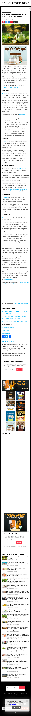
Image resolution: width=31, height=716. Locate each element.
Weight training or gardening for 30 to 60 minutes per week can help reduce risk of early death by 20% (17, 599)
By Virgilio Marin (15, 638)
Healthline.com (6, 330)
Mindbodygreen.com (8, 327)
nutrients (4, 350)
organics (15, 350)
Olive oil (4, 141)
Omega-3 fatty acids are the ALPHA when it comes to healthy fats (17, 575)
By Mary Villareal (16, 644)
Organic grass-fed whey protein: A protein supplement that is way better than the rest (18, 592)
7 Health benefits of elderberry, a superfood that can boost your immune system (18, 580)
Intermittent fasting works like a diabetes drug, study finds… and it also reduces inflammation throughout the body (17, 649)
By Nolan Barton (16, 677)
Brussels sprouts (21, 168)
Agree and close (16, 707)
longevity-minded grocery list (11, 87)
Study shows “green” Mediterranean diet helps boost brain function (17, 610)
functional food (6, 348)
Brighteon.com (6, 333)
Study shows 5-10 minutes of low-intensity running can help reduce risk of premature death (17, 669)
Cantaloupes (5, 197)
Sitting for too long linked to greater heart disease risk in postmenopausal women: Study (17, 661)
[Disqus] (15, 454)
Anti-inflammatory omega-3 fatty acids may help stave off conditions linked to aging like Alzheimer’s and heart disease (18, 636)
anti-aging (22, 344)
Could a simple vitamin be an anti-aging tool (14, 321)
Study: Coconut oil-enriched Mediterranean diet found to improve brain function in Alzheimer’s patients (17, 629)
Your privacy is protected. (8, 546)
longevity (13, 348)
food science (12, 346)
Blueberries (5, 218)
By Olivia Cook (15, 577)
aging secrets (14, 344)
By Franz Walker (16, 624)
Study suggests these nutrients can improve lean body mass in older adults (18, 622)
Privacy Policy (14, 704)
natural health (21, 348)
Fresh (18, 346)
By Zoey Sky (15, 559)
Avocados (4, 93)
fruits (21, 346)
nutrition (10, 350)
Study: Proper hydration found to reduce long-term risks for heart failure (17, 586)
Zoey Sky (11, 19)
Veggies (21, 350)
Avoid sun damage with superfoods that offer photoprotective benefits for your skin (18, 563)
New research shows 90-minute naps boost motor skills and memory (17, 655)
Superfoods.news (8, 279)
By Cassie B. (15, 651)
